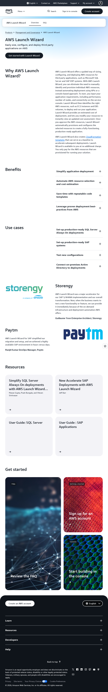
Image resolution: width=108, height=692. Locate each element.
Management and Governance (28, 32)
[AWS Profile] (101, 3)
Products (8, 32)
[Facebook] (77, 669)
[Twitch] (90, 669)
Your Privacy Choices (33, 681)
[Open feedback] (105, 346)
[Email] (73, 674)
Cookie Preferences (57, 681)
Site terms (18, 681)
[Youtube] (94, 669)
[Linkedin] (81, 669)
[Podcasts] (98, 669)
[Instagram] (86, 669)
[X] (73, 669)
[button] (92, 11)
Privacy (8, 681)
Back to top (52, 661)
